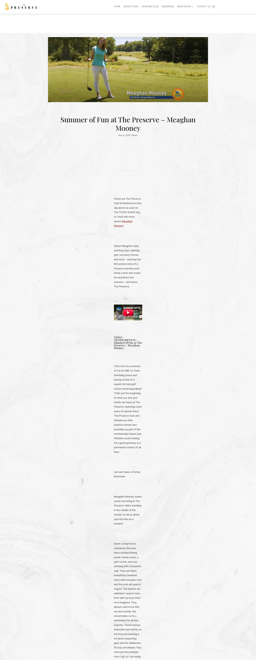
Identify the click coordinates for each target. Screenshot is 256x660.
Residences (168, 6)
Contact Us (204, 6)
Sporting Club (150, 6)
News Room (184, 6)
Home (117, 6)
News (134, 135)
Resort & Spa (131, 6)
